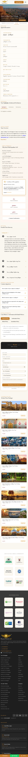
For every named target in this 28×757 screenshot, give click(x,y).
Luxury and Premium (4, 696)
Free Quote (5, 755)
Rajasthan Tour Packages (8, 13)
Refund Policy (5, 321)
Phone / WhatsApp (6, 356)
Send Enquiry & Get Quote (14, 385)
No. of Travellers (6, 369)
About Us (20, 686)
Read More (3, 139)
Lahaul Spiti (20, 674)
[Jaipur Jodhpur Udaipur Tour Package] (14, 459)
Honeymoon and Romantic (6, 688)
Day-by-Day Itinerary (23, 23)
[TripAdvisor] (26, 715)
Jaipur (19, 657)
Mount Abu (20, 664)
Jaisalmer (20, 662)
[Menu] (25, 2)
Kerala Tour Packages (5, 680)
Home (2, 13)
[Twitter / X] (23, 715)
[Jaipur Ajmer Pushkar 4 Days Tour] (14, 424)
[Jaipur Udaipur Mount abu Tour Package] (14, 513)
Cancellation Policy (15, 321)
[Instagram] (17, 715)
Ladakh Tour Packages (5, 668)
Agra (19, 668)
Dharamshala (20, 676)
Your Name (4, 352)
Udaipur (19, 659)
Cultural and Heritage (5, 686)
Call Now (24, 755)
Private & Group (4, 706)
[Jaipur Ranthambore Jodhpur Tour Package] (14, 477)
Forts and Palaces (4, 694)
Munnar (19, 678)
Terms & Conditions (22, 696)
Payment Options (21, 692)
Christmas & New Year (5, 708)
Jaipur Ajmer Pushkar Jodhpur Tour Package (11, 448)
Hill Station (3, 704)
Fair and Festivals (4, 698)
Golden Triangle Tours (5, 659)
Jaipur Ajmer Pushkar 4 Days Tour (9, 430)
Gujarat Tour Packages (5, 664)
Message (15, 755)
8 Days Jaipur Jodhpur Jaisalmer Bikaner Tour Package (13, 537)
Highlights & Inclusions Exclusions (8, 23)
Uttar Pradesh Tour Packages (6, 666)
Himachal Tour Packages (5, 670)
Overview (16, 23)
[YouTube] (20, 715)
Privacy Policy (21, 694)
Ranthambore (20, 666)
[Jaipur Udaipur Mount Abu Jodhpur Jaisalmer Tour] (14, 495)
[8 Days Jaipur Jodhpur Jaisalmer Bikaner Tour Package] (14, 531)
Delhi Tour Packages (4, 662)
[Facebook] (14, 715)
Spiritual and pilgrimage (5, 692)
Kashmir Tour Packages (5, 674)
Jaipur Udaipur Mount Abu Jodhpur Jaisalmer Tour (12, 501)
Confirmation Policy (16, 318)
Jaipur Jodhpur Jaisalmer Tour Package (10, 412)
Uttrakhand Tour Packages (6, 672)
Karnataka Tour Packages (5, 678)
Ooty (19, 680)
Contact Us (20, 688)
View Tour (23, 415)
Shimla (19, 672)
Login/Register (19, 2)
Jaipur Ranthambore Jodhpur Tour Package (11, 483)
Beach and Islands (4, 702)
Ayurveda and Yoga (4, 700)
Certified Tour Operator (22, 700)
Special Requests (6, 377)
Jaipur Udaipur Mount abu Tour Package (10, 519)
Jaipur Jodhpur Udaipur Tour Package (10, 466)
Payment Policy (5, 318)
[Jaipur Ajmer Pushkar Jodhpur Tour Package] (14, 441)
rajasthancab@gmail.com (6, 651)
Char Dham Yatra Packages (6, 676)
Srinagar (19, 670)
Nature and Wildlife (4, 690)
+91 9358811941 (4, 646)
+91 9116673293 (4, 648)
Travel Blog (20, 690)
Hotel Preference (6, 373)
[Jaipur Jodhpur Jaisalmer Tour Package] (14, 406)
